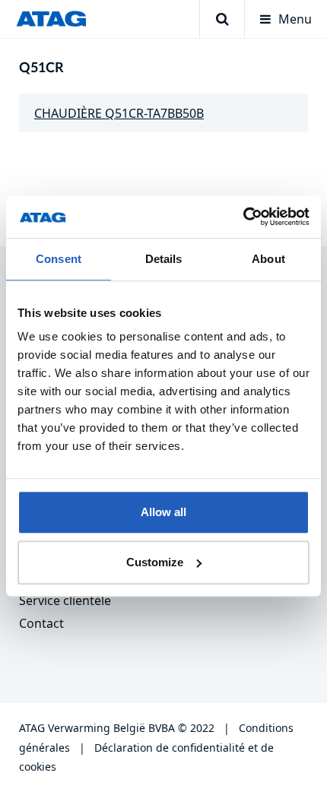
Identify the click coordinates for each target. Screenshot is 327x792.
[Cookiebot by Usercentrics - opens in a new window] (243, 217)
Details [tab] (164, 258)
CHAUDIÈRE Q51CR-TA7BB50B (119, 113)
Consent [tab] (58, 258)
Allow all (163, 511)
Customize (154, 562)
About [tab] (268, 258)
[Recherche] (221, 19)
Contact (41, 623)
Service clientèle (65, 600)
